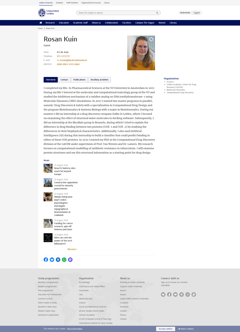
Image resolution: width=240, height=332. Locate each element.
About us (96, 22)
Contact (123, 319)
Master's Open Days (46, 311)
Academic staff (80, 22)
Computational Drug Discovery (180, 92)
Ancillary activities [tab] (99, 79)
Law (81, 294)
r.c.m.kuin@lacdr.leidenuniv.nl (72, 60)
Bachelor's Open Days (47, 306)
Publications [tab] (79, 79)
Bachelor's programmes (48, 282)
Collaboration (111, 22)
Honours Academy (87, 315)
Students (59, 3)
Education (64, 22)
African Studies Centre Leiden (91, 311)
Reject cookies (187, 329)
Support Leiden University (131, 286)
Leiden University (46, 3)
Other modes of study (47, 302)
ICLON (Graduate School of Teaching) (95, 319)
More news (72, 249)
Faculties (126, 22)
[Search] (157, 13)
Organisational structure (91, 3)
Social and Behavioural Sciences (92, 306)
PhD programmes (45, 290)
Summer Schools (45, 298)
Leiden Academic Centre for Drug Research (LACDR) (181, 85)
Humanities (84, 290)
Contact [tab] (64, 79)
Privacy (123, 315)
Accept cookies (165, 329)
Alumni (162, 22)
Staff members (72, 3)
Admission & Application (48, 315)
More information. (75, 328)
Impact (123, 294)
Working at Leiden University (132, 282)
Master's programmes (47, 286)
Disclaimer (124, 306)
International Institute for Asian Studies (95, 323)
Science (170, 82)
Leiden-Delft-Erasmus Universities (134, 298)
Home (40, 28)
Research (50, 22)
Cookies (123, 311)
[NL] (185, 12)
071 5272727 (63, 56)
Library (107, 3)
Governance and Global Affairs (92, 286)
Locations (124, 302)
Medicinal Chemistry (176, 90)
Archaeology (84, 282)
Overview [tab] (50, 79)
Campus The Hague (144, 22)
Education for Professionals (49, 294)
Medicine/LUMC (86, 298)
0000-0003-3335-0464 (68, 64)
